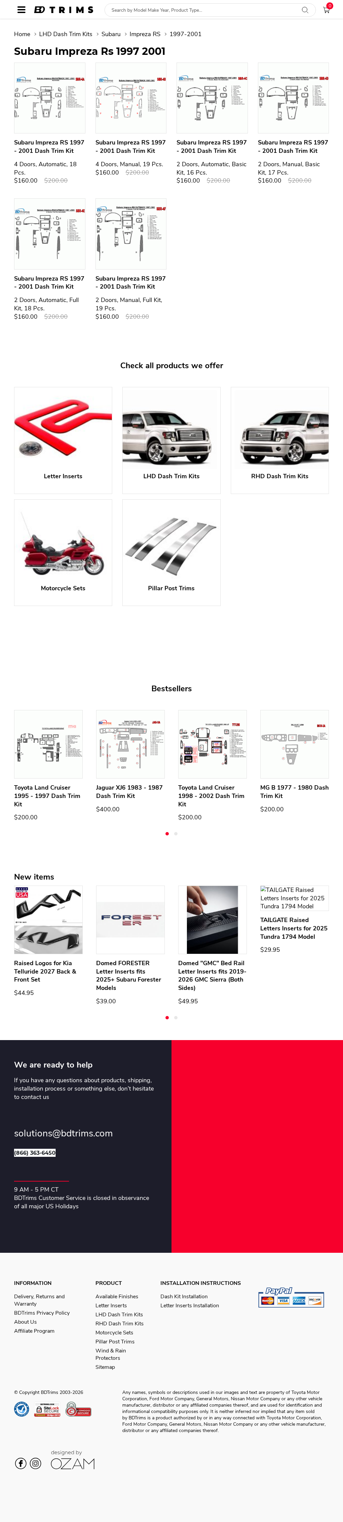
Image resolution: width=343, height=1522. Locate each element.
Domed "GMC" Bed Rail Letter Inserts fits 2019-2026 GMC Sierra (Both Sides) (212, 975)
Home (22, 34)
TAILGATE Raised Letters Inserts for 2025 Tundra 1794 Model (294, 928)
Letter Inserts (111, 1305)
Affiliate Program (34, 1331)
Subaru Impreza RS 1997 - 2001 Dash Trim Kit (49, 146)
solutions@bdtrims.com (63, 1133)
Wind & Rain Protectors (110, 1354)
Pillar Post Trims (115, 1341)
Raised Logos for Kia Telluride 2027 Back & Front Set (45, 971)
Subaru (111, 34)
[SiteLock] (49, 1409)
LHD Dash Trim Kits (65, 34)
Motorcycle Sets (114, 1332)
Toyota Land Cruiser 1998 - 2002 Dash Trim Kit (211, 796)
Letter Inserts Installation (189, 1305)
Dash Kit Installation (184, 1296)
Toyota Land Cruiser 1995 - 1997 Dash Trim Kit (47, 796)
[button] (167, 833)
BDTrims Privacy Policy (42, 1313)
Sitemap (105, 1367)
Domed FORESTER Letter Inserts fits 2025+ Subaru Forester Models (128, 975)
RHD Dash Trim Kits (119, 1323)
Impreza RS (145, 34)
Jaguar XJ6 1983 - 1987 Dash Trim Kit (129, 792)
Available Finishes (116, 1296)
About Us (25, 1322)
